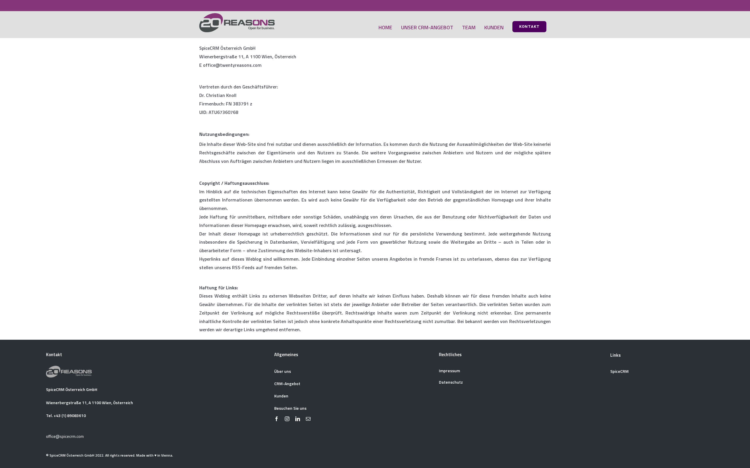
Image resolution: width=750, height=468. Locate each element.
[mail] (308, 418)
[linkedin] (297, 418)
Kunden (281, 396)
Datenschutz (451, 382)
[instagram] (287, 418)
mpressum (450, 371)
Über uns (282, 371)
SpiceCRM (619, 371)
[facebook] (276, 418)
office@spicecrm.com (65, 436)
